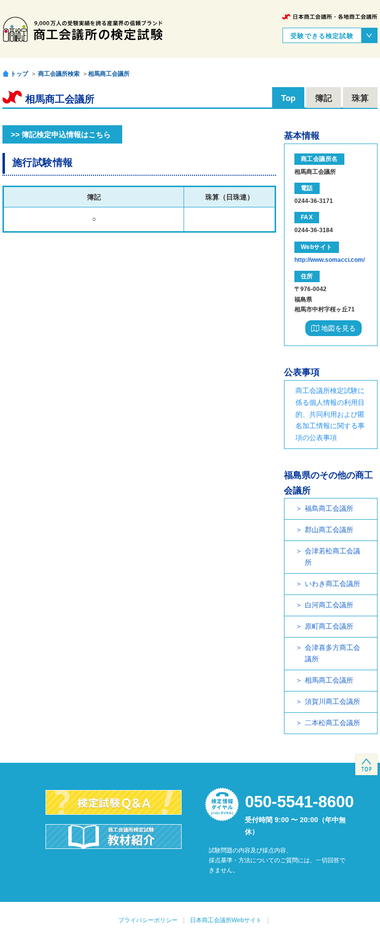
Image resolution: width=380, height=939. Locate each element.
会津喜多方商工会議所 (332, 653)
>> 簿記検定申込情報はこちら (61, 134)
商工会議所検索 (59, 73)
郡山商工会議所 (329, 530)
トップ (19, 73)
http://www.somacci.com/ (329, 259)
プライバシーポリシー (148, 920)
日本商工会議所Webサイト (226, 920)
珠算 (360, 98)
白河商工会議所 (329, 605)
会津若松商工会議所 (332, 557)
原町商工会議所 (329, 626)
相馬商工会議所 (109, 73)
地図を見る (337, 328)
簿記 (323, 98)
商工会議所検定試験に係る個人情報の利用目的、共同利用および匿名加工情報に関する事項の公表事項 (330, 414)
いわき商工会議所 (332, 584)
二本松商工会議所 (332, 723)
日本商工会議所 (330, 16)
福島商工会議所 (329, 508)
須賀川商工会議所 (332, 701)
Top (288, 98)
